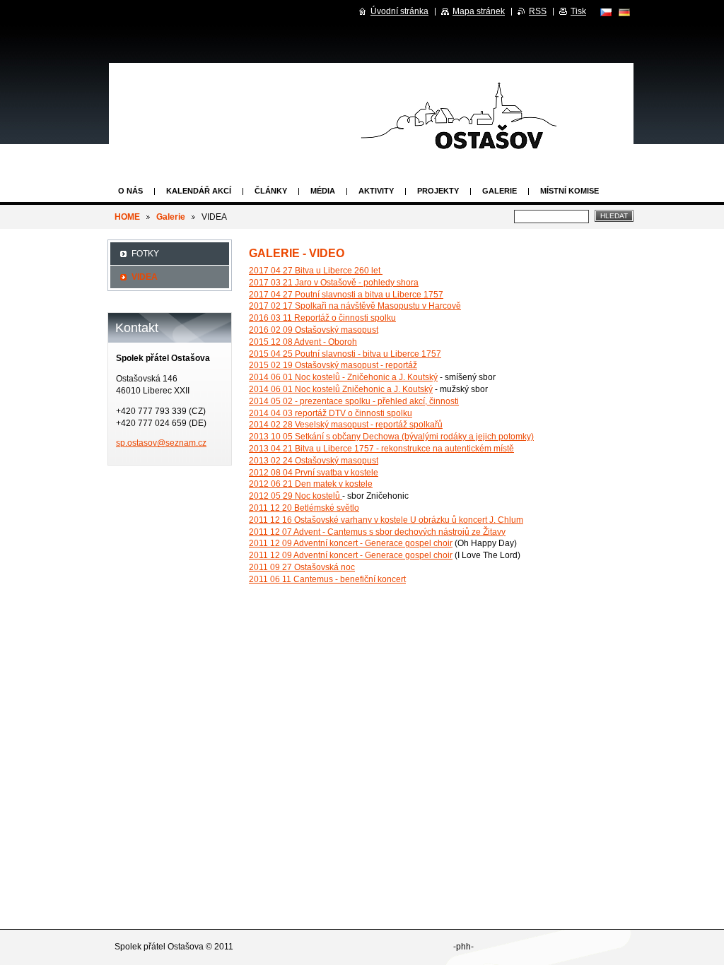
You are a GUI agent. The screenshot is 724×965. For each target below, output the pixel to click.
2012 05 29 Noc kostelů (295, 496)
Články (271, 191)
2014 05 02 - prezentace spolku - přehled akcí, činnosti (354, 401)
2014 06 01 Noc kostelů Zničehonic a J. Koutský (341, 389)
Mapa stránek (478, 11)
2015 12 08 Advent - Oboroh (303, 342)
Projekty (438, 191)
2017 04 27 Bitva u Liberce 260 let (316, 271)
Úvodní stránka (399, 11)
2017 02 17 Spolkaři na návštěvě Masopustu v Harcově (355, 306)
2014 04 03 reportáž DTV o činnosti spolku (330, 413)
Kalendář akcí (198, 191)
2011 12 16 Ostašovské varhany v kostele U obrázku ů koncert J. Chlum (386, 520)
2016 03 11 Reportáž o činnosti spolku (322, 318)
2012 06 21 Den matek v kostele (311, 484)
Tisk (578, 11)
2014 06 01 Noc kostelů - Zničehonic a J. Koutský (343, 377)
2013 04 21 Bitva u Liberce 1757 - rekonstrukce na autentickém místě (381, 449)
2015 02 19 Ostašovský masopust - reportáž (333, 365)
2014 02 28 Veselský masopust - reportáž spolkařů (346, 425)
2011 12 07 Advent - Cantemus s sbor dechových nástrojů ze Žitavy (377, 532)
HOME (127, 217)
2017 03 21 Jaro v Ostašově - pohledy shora (334, 283)
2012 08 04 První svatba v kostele (313, 473)
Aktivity (376, 191)
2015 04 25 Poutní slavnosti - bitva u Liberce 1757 (345, 354)
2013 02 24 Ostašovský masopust (313, 461)
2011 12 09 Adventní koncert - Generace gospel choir (350, 543)
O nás (130, 191)
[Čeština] (606, 12)
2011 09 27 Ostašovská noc (302, 567)
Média (322, 191)
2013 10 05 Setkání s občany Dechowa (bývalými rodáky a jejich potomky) (391, 437)
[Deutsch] (624, 12)
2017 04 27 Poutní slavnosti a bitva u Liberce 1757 (346, 295)
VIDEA (145, 277)
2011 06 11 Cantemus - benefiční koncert (327, 579)
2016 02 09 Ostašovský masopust (313, 330)
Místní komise (569, 191)
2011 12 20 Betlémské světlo (304, 508)
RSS (538, 11)
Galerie (499, 191)
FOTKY (145, 254)
